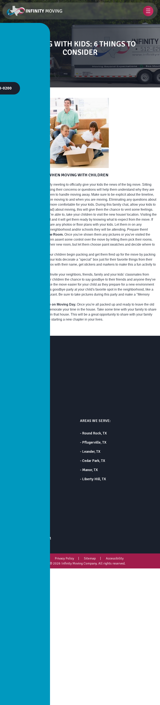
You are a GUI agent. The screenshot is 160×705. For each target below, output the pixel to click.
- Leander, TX (90, 451)
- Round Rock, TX (93, 433)
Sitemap (90, 558)
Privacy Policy (64, 558)
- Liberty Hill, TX (93, 479)
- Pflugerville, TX (93, 442)
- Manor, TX (89, 470)
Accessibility (115, 558)
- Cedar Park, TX (92, 460)
